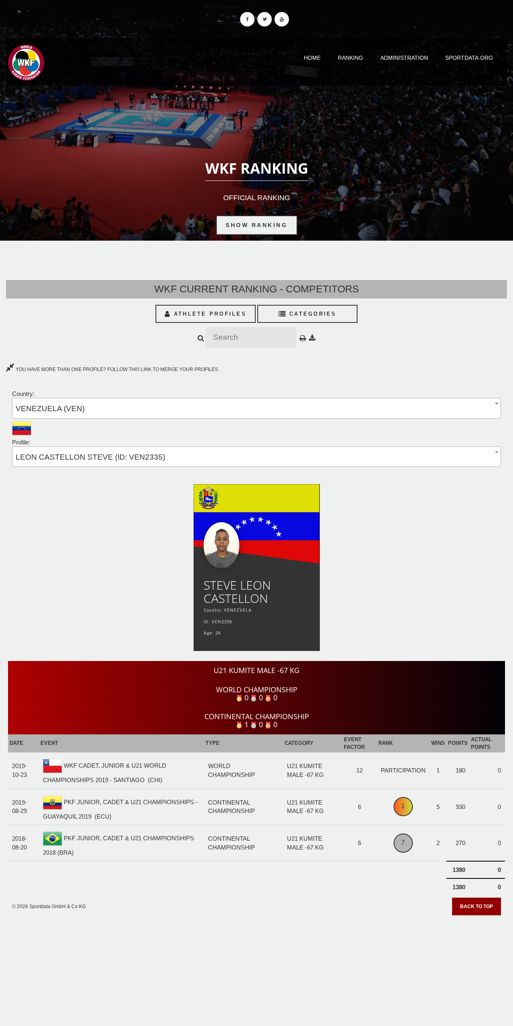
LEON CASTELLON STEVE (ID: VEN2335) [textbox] (90, 457)
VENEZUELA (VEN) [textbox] (50, 408)
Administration (404, 58)
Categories (312, 314)
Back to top (476, 906)
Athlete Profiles (208, 314)
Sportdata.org (469, 58)
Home (312, 58)
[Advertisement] (256, 968)
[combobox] (256, 408)
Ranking (350, 58)
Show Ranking (256, 225)
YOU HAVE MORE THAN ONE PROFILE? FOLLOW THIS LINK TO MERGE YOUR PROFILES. (116, 369)
